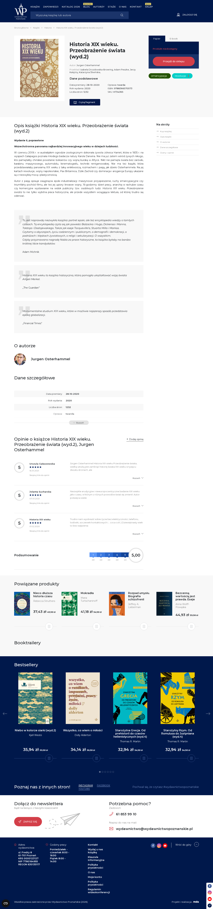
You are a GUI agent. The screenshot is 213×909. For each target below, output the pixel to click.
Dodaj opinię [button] (136, 439)
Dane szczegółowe (169, 147)
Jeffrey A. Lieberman (134, 606)
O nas (122, 6)
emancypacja (159, 75)
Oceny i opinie (167, 152)
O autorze (165, 142)
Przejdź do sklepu (173, 61)
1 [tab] (100, 772)
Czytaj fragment (87, 102)
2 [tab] (102, 772)
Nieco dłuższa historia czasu (43, 595)
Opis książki (165, 136)
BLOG (86, 6)
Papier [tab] (156, 38)
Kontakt (136, 6)
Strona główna (21, 27)
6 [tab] (113, 772)
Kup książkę (166, 131)
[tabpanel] (35, 715)
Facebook (103, 785)
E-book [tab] (174, 38)
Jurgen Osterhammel (88, 65)
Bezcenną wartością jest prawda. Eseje (185, 596)
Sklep (149, 6)
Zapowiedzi (50, 6)
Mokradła (87, 593)
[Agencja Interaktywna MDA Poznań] (196, 902)
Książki (35, 6)
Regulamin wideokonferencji (99, 891)
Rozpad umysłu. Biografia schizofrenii (139, 596)
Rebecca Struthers (44, 601)
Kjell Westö (35, 735)
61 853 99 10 (125, 814)
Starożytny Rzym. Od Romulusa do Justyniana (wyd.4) (177, 733)
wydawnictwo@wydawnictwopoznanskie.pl (154, 829)
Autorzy (99, 6)
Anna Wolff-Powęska (182, 606)
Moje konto (95, 877)
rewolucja (182, 75)
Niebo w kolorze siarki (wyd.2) (35, 730)
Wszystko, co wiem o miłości (83, 730)
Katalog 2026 (71, 6)
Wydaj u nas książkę (95, 851)
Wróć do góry (183, 844)
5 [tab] (110, 772)
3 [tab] (105, 772)
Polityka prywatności (95, 866)
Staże (112, 6)
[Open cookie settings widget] (6, 903)
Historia (48, 27)
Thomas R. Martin (130, 741)
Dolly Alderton (83, 735)
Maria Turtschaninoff (89, 599)
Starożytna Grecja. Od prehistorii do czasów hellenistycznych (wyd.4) (130, 733)
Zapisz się (30, 821)
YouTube (84, 788)
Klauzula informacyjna (96, 859)
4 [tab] (108, 772)
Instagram (86, 785)
